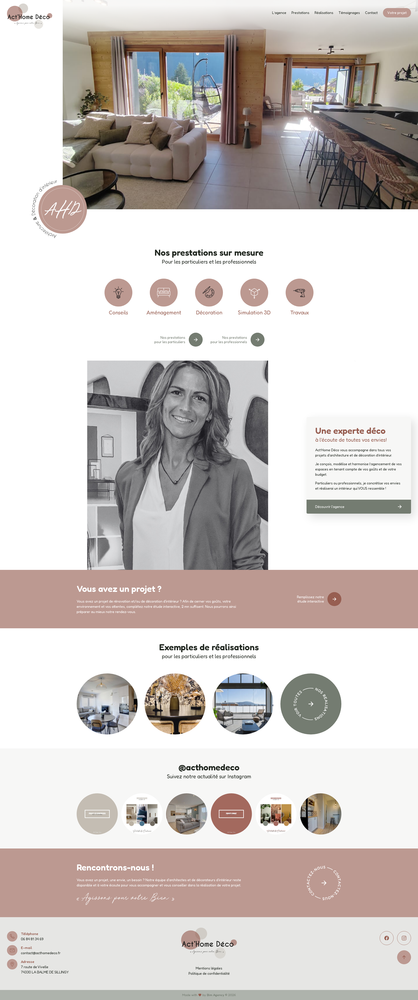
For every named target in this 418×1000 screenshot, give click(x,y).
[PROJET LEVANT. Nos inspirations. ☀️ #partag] (276, 814)
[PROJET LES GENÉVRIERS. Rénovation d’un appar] (97, 814)
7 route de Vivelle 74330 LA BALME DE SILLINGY (45, 969)
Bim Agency (215, 995)
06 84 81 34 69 (32, 939)
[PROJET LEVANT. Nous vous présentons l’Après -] (320, 814)
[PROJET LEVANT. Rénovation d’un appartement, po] (231, 814)
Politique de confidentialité (209, 973)
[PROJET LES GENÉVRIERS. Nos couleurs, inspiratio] (141, 814)
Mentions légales (209, 968)
